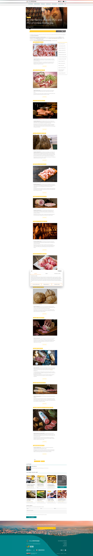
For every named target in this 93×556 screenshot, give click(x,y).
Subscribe (62, 487)
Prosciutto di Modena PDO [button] (62, 56)
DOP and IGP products (37, 461)
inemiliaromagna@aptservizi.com (36, 543)
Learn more (44, 66)
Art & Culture (65, 542)
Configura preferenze (46, 284)
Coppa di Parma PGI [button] (61, 43)
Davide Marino (49, 487)
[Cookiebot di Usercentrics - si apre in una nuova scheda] (59, 271)
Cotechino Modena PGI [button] (61, 48)
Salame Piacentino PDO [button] (62, 67)
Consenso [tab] (35, 273)
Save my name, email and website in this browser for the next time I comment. (37, 514)
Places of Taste (53, 476)
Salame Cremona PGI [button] (61, 63)
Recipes (38, 492)
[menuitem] (65, 4)
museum (51, 369)
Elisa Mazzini (28, 26)
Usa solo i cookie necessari (36, 284)
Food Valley (28, 476)
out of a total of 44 (54, 38)
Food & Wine (29, 17)
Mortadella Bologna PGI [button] (62, 52)
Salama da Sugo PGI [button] (61, 61)
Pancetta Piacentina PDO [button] (62, 54)
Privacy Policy (58, 553)
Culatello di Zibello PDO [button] (61, 50)
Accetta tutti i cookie (57, 284)
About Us (65, 553)
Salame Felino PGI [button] (61, 65)
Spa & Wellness (65, 545)
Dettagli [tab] (47, 273)
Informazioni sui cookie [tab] (57, 273)
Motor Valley (65, 544)
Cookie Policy (62, 553)
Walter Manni (28, 487)
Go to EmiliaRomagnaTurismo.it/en (46, 528)
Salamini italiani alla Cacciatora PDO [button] (61, 70)
